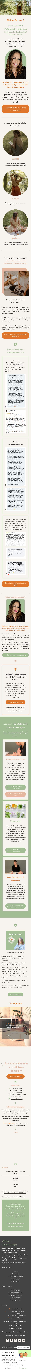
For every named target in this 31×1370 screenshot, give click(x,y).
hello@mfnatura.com (17, 1099)
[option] (15, 1029)
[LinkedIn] (19, 1340)
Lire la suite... (9, 1030)
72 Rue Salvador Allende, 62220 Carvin (15, 1193)
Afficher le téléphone (16, 1096)
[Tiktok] (11, 1340)
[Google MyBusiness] (15, 1340)
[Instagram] (23, 1340)
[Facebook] (7, 1340)
